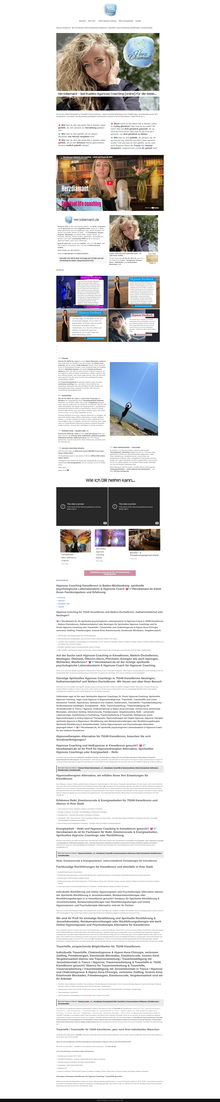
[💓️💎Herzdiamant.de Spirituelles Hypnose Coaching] (110, 9)
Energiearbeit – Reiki (64, 603)
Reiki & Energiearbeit (126, 21)
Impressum (113, 1100)
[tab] (111, 346)
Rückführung (61, 597)
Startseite (82, 21)
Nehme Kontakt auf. (62, 580)
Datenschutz (117, 1100)
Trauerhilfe (61, 606)
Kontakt (138, 21)
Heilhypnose (61, 600)
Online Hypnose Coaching (107, 21)
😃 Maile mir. (60, 270)
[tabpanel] (110, 468)
